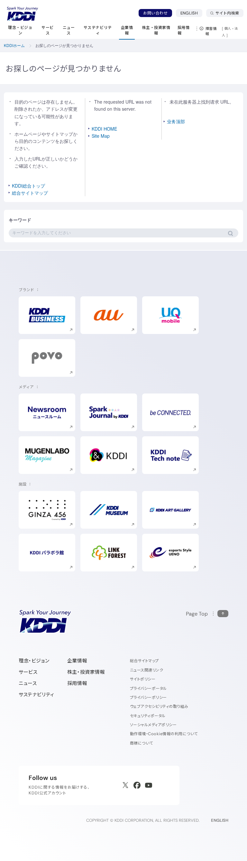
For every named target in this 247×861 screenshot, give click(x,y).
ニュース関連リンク (146, 670)
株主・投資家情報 (86, 672)
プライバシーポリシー (148, 697)
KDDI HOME (104, 128)
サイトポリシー (142, 679)
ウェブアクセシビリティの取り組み (159, 706)
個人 (227, 28)
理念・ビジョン (34, 660)
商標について (141, 743)
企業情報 (77, 660)
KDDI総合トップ (28, 185)
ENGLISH (191, 13)
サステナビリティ (36, 694)
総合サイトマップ (30, 193)
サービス (28, 672)
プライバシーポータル (148, 688)
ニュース (28, 683)
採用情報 (77, 683)
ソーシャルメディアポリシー (153, 724)
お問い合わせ (155, 13)
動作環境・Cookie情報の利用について (164, 733)
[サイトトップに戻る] (22, 13)
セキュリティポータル (148, 715)
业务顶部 (176, 121)
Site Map (101, 136)
